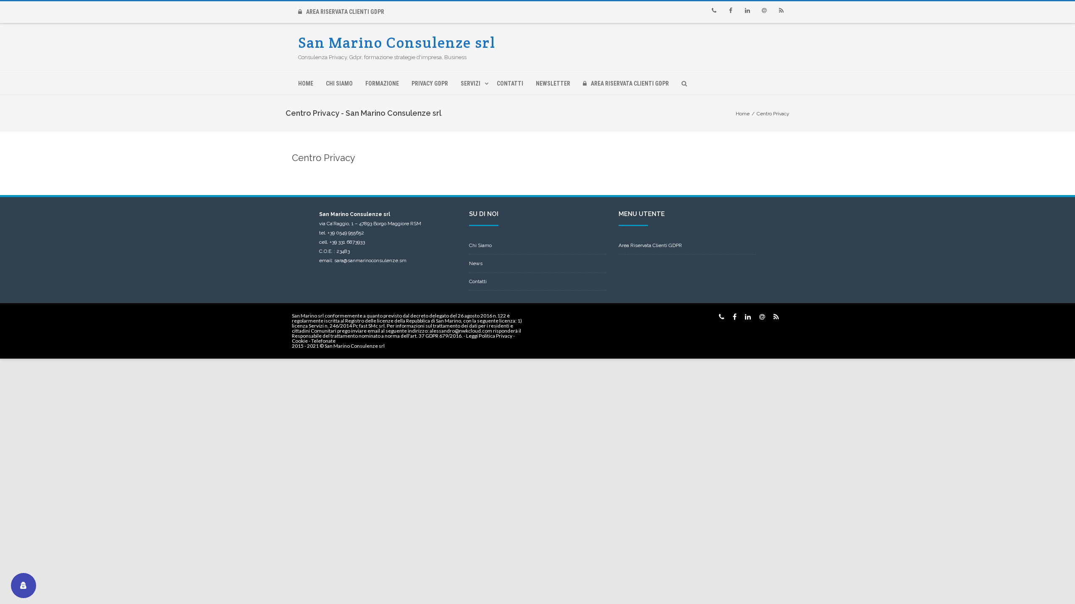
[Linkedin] (747, 10)
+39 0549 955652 (346, 233)
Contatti (510, 83)
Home (305, 83)
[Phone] (713, 10)
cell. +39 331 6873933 (342, 242)
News (475, 263)
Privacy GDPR (430, 83)
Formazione (382, 83)
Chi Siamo (339, 83)
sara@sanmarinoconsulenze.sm (370, 260)
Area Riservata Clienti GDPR (345, 11)
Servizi (470, 83)
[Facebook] (730, 10)
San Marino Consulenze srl (397, 42)
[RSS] (781, 10)
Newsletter (553, 83)
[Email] (764, 10)
